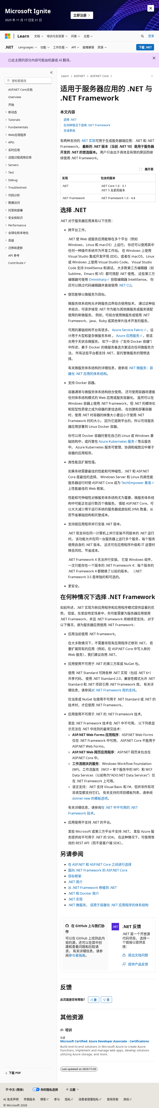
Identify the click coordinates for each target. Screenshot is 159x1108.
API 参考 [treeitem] (13, 255)
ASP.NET (79, 76)
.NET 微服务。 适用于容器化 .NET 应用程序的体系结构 (108, 905)
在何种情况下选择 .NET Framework (87, 125)
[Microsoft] (7, 36)
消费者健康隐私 (88, 1099)
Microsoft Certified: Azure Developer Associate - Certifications (104, 1041)
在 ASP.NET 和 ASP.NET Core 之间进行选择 (99, 864)
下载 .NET (145, 47)
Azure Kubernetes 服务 (116, 441)
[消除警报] (150, 8)
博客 (43, 1099)
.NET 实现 (88, 140)
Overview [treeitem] (14, 97)
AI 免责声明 (11, 1099)
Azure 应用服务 (127, 335)
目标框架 (74, 876)
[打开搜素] (142, 36)
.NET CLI (125, 285)
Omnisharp (98, 279)
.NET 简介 (75, 882)
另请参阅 (69, 130)
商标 (126, 1099)
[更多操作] (152, 76)
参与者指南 (77, 955)
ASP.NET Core (99, 76)
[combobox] (28, 80)
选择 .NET (70, 119)
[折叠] (51, 72)
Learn (65, 76)
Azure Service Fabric (127, 330)
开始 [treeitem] (11, 105)
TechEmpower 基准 (136, 482)
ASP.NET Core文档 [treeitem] (20, 90)
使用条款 (112, 1099)
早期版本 (29, 1099)
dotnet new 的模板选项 (90, 798)
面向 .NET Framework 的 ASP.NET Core (97, 870)
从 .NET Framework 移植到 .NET (92, 887)
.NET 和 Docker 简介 (83, 893)
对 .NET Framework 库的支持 (113, 690)
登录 (151, 36)
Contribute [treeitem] (15, 263)
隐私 (68, 1099)
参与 (57, 1099)
